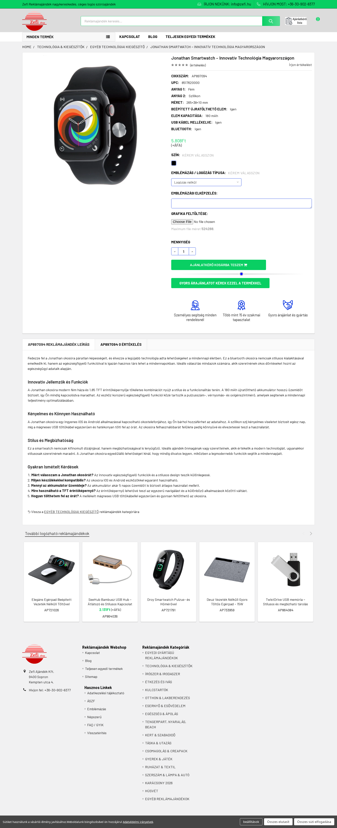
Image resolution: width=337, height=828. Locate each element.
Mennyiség (180, 242)
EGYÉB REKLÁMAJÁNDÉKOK (167, 799)
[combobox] (180, 21)
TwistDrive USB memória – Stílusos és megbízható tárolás (285, 601)
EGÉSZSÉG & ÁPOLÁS (161, 714)
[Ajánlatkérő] (300, 21)
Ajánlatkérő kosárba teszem (217, 265)
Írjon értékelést (300, 64)
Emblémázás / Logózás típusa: (215, 173)
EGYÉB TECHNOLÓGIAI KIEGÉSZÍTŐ (71, 511)
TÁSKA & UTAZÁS (158, 743)
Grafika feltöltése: (189, 213)
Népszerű (94, 717)
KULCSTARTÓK (156, 690)
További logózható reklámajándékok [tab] (57, 533)
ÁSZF (91, 701)
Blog (152, 36)
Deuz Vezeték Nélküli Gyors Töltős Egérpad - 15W (227, 601)
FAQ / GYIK (95, 725)
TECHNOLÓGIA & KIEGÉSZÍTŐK (168, 666)
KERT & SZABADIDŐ (160, 735)
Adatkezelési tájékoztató (105, 693)
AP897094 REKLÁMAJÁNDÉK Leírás (59, 344)
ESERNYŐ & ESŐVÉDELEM (165, 706)
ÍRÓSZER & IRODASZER (162, 674)
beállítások (251, 822)
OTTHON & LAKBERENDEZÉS (167, 698)
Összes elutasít (278, 822)
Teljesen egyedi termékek (190, 36)
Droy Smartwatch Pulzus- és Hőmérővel (168, 601)
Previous (304, 534)
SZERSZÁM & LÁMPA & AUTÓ (167, 775)
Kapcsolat (129, 36)
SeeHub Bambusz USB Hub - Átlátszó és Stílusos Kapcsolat (110, 601)
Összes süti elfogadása (314, 822)
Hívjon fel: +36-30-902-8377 (50, 690)
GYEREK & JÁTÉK (158, 759)
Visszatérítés (96, 733)
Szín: (192, 155)
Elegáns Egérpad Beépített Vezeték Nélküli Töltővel (52, 601)
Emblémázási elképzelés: (194, 193)
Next (310, 534)
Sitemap (91, 676)
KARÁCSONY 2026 (159, 783)
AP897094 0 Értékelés (121, 344)
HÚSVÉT (151, 791)
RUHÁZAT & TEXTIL (160, 767)
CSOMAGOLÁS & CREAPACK (166, 751)
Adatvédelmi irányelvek (138, 822)
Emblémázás (96, 709)
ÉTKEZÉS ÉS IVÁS (158, 682)
